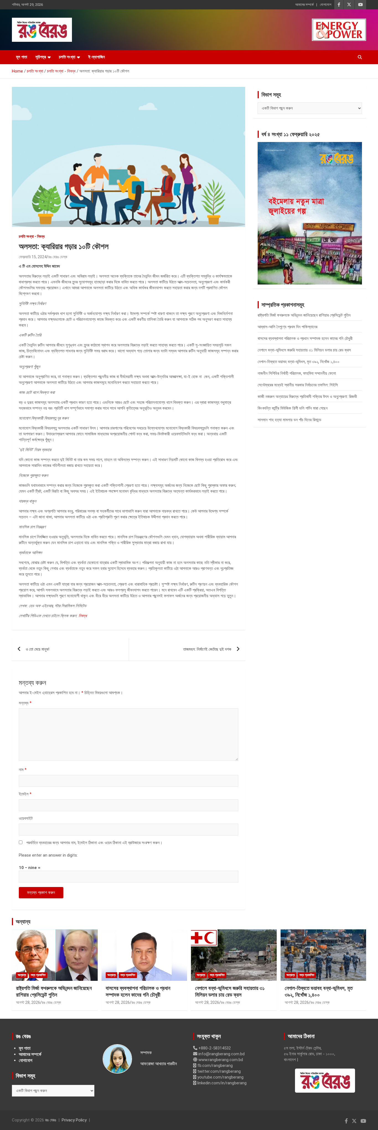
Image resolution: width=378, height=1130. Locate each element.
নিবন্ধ (83, 615)
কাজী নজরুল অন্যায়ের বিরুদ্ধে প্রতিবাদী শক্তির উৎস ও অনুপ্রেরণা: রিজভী (307, 396)
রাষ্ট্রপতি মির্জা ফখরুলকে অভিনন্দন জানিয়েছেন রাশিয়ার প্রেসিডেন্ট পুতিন (304, 315)
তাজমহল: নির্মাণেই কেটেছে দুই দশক (207, 649)
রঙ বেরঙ (50, 1120)
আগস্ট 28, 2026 (28, 1002)
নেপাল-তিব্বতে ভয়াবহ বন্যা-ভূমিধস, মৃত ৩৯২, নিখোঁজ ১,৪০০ (299, 361)
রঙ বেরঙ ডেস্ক (57, 257)
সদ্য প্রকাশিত (38, 975)
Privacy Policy (74, 1120)
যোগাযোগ (325, 4)
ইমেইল (25, 794)
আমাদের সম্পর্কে (304, 4)
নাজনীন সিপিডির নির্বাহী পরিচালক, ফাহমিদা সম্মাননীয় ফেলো (297, 373)
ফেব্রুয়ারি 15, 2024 (32, 257)
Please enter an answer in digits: (48, 855)
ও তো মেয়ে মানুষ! (37, 649)
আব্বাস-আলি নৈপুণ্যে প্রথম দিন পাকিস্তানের (287, 326)
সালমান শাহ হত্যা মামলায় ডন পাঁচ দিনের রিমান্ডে (289, 419)
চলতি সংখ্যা (67, 57)
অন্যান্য (23, 921)
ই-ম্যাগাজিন (96, 57)
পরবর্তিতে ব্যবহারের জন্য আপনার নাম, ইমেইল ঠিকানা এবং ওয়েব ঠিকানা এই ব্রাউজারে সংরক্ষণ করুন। (94, 842)
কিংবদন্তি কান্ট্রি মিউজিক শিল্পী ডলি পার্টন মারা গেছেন (293, 408)
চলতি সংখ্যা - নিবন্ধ (32, 236)
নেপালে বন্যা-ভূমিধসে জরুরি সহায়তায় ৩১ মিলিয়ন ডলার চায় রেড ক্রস (304, 350)
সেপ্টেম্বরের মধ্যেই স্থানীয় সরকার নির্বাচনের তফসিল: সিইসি (298, 384)
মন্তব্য (25, 702)
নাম (23, 769)
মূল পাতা (21, 57)
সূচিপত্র (40, 57)
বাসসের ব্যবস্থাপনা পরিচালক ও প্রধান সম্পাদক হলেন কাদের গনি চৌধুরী (305, 338)
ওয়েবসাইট (26, 818)
